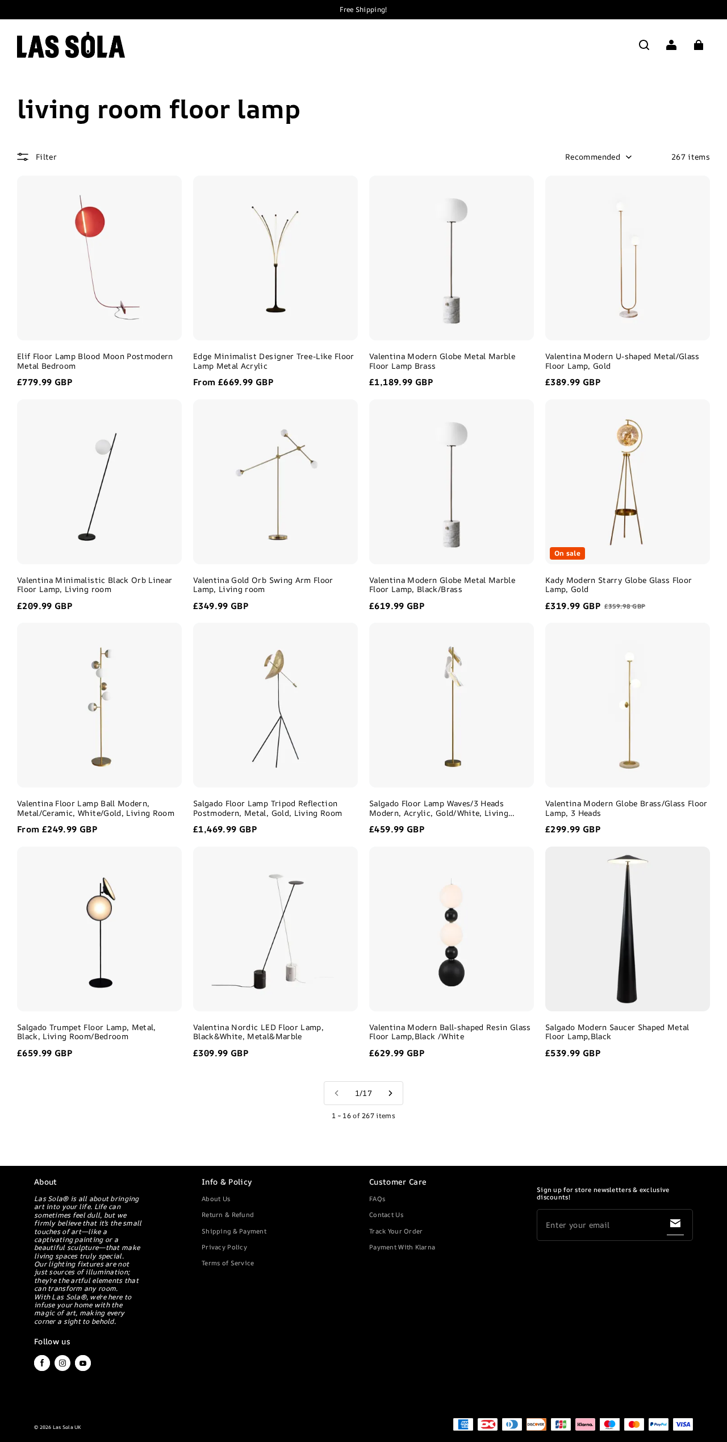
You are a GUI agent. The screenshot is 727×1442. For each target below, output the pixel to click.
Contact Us (386, 1214)
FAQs (377, 1198)
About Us (216, 1198)
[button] (644, 45)
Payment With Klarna (402, 1247)
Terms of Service (228, 1262)
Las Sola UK (67, 1427)
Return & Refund (228, 1214)
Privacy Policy (224, 1247)
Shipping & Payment (234, 1231)
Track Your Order (396, 1231)
